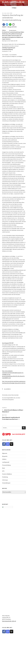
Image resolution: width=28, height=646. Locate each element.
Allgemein (7, 389)
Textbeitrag (5, 477)
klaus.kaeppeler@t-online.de (9, 621)
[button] (4, 24)
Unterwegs (5, 480)
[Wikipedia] (11, 444)
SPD (3, 471)
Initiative (4, 459)
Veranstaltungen (6, 483)
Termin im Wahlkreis (7, 474)
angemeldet (10, 397)
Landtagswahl (5, 462)
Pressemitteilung (6, 465)
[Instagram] (7, 444)
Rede (3, 468)
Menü (14, 7)
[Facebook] (4, 444)
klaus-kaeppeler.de (13, 2)
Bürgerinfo (4, 456)
